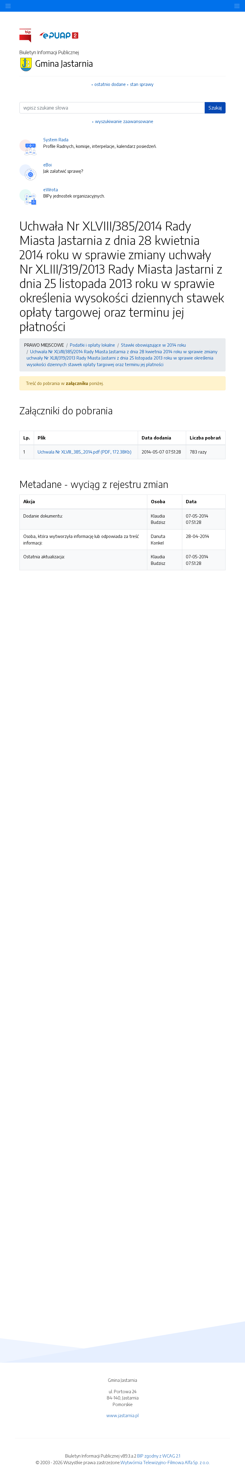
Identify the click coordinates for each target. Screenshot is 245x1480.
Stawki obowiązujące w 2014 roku (153, 345)
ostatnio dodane (110, 84)
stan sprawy (142, 84)
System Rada (55, 139)
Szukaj (215, 108)
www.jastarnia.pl (122, 1415)
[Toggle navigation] (237, 5)
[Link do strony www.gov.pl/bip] (28, 35)
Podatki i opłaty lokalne (92, 345)
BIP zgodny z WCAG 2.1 (158, 1455)
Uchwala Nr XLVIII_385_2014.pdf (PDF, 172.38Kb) (84, 451)
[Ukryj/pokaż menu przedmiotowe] (8, 5)
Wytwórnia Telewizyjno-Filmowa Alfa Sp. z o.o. (165, 1462)
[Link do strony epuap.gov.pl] (58, 35)
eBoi (47, 164)
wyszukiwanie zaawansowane (124, 121)
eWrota (50, 189)
